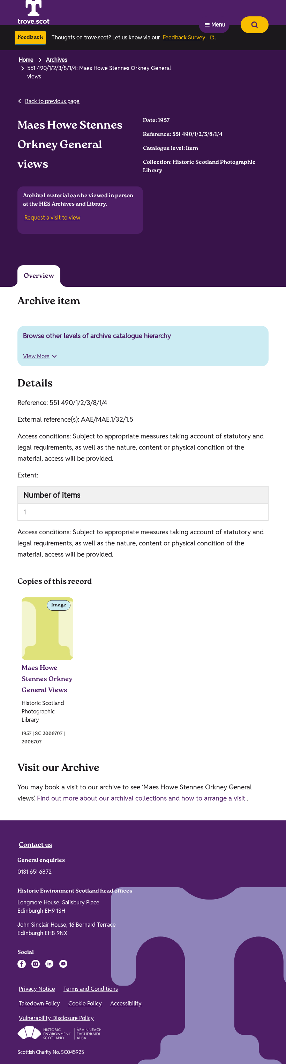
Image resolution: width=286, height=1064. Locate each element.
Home (26, 59)
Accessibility (126, 1002)
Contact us (35, 845)
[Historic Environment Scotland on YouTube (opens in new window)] (63, 963)
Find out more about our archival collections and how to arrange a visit (141, 797)
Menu (218, 12)
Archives (56, 59)
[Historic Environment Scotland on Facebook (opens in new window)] (21, 963)
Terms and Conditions (90, 988)
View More (36, 355)
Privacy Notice (37, 988)
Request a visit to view (53, 218)
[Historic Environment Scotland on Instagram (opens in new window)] (35, 963)
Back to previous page (52, 101)
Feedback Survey (184, 37)
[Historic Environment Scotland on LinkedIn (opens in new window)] (49, 963)
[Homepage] (50, 12)
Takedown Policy (39, 1002)
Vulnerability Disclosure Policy (56, 1017)
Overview (37, 276)
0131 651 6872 (34, 871)
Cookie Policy (85, 1002)
